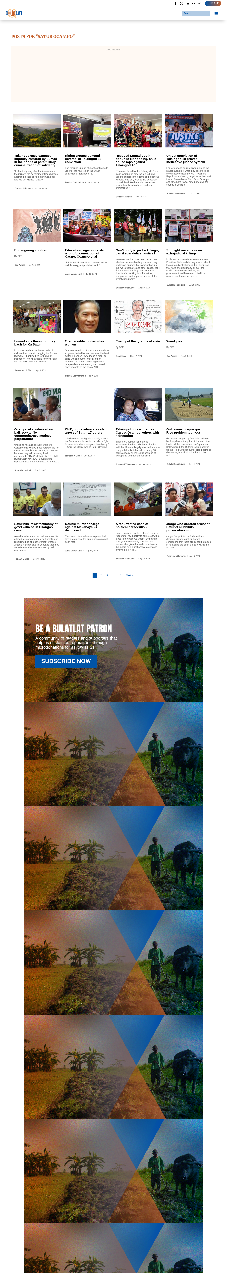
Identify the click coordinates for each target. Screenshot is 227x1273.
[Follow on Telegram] (199, 3)
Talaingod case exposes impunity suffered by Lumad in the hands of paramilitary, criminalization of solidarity (37, 156)
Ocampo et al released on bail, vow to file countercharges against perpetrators (37, 430)
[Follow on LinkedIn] (187, 3)
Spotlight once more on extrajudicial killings (189, 249)
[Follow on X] (181, 3)
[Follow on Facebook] (175, 3)
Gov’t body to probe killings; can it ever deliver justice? (138, 249)
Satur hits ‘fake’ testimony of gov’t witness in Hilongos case (37, 521)
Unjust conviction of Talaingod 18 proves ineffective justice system (189, 156)
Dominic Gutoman (23, 189)
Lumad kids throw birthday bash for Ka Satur (37, 339)
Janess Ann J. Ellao (23, 371)
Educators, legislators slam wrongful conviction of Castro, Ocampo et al (87, 249)
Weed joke (189, 339)
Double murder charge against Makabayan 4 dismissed (87, 521)
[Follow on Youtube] (193, 3)
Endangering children (37, 249)
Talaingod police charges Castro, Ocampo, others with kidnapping (138, 430)
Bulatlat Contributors (74, 183)
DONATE (213, 3)
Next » (129, 575)
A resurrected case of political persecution (138, 521)
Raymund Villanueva (125, 465)
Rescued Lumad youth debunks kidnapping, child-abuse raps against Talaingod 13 (138, 156)
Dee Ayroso (20, 265)
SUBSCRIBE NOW (66, 661)
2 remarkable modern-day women (87, 339)
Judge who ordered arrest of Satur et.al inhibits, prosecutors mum (189, 521)
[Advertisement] (113, 76)
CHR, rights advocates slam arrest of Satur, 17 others (87, 430)
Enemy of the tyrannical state (138, 339)
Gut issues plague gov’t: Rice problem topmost (189, 430)
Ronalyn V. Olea (72, 456)
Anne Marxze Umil (73, 274)
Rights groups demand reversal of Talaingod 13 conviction (87, 156)
